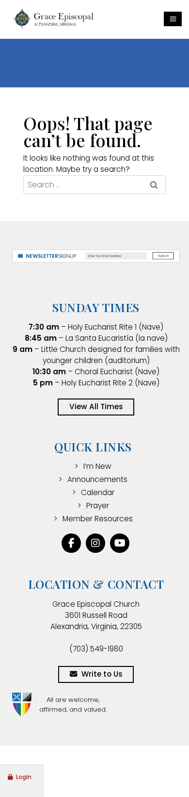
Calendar (97, 492)
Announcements (97, 479)
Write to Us (102, 674)
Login (24, 777)
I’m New (97, 466)
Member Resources (98, 519)
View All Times (96, 406)
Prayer (97, 505)
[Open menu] (172, 19)
